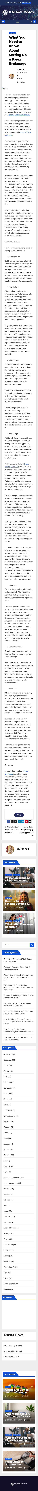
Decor (6, 1099)
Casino (6, 1071)
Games (6, 1149)
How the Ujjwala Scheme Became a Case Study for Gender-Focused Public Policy (19, 1021)
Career (6, 1065)
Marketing (16, 875)
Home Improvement (11, 1183)
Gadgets (7, 1144)
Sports (6, 1256)
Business (12, 33)
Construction (9, 1088)
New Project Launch (11, 1357)
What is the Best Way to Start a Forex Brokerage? (12, 830)
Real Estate (8, 1245)
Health (6, 1166)
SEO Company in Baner (13, 1346)
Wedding (7, 1289)
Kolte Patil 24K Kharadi (13, 1351)
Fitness (6, 1133)
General (7, 1155)
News (6, 1233)
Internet (7, 1200)
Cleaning (7, 1082)
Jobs (5, 1205)
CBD (6, 1077)
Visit (19, 815)
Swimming (8, 1261)
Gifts (5, 1161)
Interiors (7, 1194)
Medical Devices (10, 1228)
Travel (6, 1278)
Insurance (7, 1189)
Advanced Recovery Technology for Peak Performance (18, 1416)
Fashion (7, 1121)
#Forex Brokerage (21, 80)
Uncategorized (9, 1284)
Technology (8, 1267)
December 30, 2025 (14, 1420)
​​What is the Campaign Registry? (19, 925)
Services (7, 1250)
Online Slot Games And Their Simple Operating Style (16, 1392)
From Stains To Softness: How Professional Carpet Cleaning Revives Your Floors (18, 987)
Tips (5, 1273)
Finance (7, 1127)
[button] (31, 21)
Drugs (6, 1105)
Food (6, 1138)
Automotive (8, 1054)
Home (6, 1172)
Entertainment (9, 1116)
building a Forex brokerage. (19, 115)
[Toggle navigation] (17, 21)
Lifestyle (7, 1217)
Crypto (6, 1093)
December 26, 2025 (14, 1468)
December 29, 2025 (14, 1444)
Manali (21, 70)
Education (8, 1110)
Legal (6, 1211)
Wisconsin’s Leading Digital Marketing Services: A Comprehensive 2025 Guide (18, 977)
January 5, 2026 (13, 1396)
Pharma (7, 1239)
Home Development (11, 1177)
